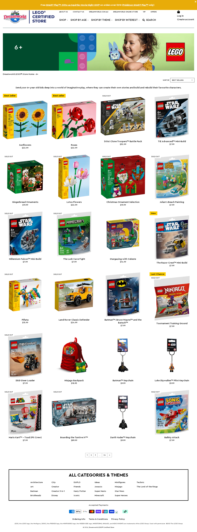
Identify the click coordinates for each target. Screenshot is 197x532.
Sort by (166, 80)
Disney (54, 496)
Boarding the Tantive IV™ (74, 437)
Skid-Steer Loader (25, 380)
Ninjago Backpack (74, 380)
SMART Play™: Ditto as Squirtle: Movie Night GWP (73, 5)
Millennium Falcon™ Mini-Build (25, 259)
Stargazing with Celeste (123, 259)
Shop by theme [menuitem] (100, 20)
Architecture (36, 482)
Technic (140, 482)
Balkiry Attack (171, 437)
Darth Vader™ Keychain (123, 437)
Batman (34, 491)
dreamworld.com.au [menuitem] (98, 12)
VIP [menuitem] (144, 12)
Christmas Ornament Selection (122, 202)
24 (105, 455)
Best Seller (10, 96)
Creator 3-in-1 (58, 491)
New (153, 213)
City (53, 482)
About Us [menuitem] (63, 12)
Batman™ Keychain (123, 380)
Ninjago (118, 487)
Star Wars (119, 491)
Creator (55, 487)
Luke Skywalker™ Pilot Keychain (172, 380)
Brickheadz (35, 496)
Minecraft (99, 496)
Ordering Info (78, 519)
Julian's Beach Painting (172, 202)
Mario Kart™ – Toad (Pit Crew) (25, 437)
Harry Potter (80, 491)
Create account (185, 19)
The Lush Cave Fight (74, 259)
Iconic (77, 496)
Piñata (25, 320)
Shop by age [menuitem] (79, 20)
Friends (77, 487)
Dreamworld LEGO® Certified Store (101, 527)
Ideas (97, 482)
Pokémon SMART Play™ (135, 5)
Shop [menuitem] (62, 20)
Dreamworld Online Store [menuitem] (125, 12)
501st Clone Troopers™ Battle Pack (123, 141)
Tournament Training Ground (171, 323)
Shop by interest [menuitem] (126, 20)
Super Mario (100, 491)
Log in (180, 16)
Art (31, 487)
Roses (74, 145)
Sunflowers (25, 145)
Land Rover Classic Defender (74, 320)
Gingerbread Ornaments (25, 202)
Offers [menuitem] (154, 12)
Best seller (58, 96)
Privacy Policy (118, 519)
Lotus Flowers (74, 202)
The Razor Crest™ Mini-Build (171, 263)
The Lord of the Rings (147, 487)
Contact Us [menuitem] (78, 12)
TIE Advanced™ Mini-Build (172, 141)
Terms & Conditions (98, 519)
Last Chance (157, 274)
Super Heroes (121, 496)
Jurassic (98, 487)
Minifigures (120, 482)
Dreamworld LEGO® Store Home (18, 74)
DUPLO (77, 482)
